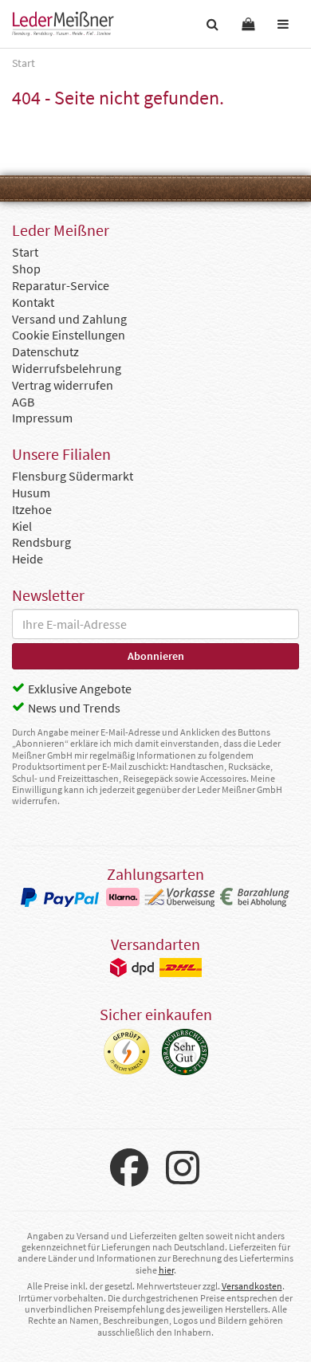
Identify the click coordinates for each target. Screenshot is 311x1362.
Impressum (42, 418)
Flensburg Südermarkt (72, 476)
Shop (26, 269)
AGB (23, 402)
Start (25, 252)
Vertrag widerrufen (62, 385)
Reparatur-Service (60, 285)
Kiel (22, 526)
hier (166, 1270)
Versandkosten (252, 1286)
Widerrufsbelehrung (66, 368)
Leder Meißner (63, 24)
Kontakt (33, 302)
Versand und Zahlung (69, 319)
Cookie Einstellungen (68, 335)
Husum (31, 492)
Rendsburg (41, 542)
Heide (27, 559)
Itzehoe (32, 509)
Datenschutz (45, 351)
